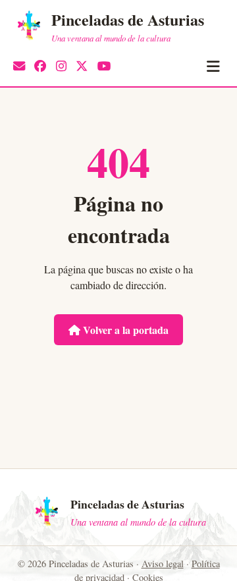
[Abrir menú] (213, 66)
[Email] (19, 66)
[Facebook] (40, 66)
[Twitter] (82, 66)
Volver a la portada (124, 329)
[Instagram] (61, 66)
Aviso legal (163, 563)
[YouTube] (104, 66)
